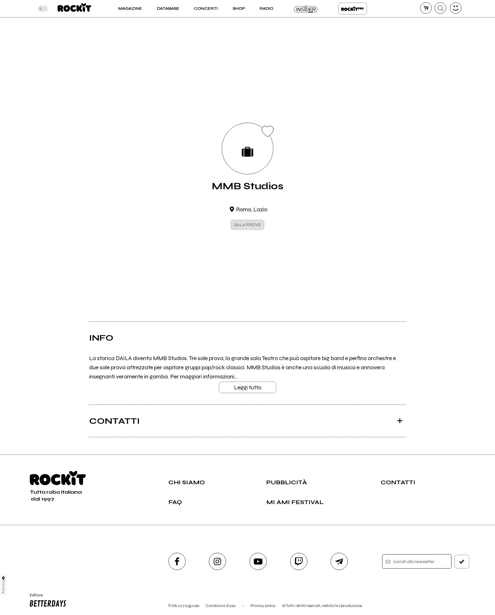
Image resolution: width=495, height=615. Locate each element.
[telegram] (339, 561)
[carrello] (426, 8)
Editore (33, 597)
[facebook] (177, 561)
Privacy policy (263, 605)
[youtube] (258, 561)
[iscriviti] (461, 562)
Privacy (3, 586)
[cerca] (440, 8)
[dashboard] (455, 8)
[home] (74, 8)
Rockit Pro (352, 9)
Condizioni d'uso (221, 605)
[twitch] (298, 561)
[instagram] (217, 561)
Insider (306, 8)
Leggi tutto (247, 387)
